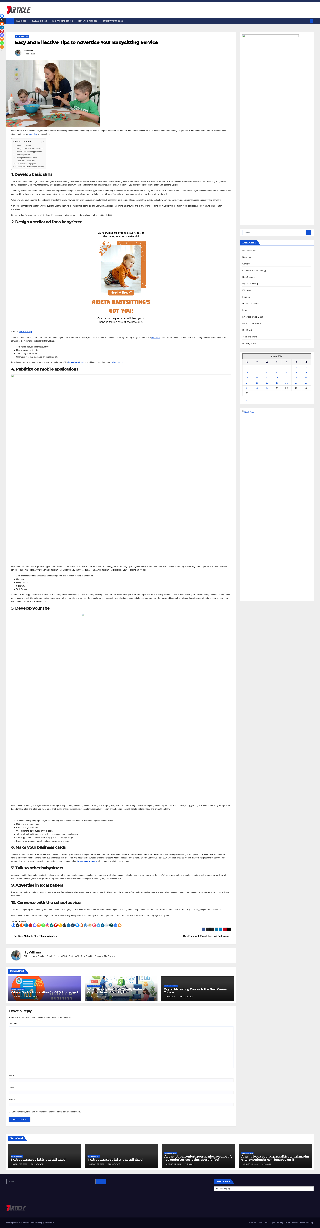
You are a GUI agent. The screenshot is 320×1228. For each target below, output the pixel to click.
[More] (120, 925)
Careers (246, 264)
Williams (30, 51)
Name (12, 1075)
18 (257, 383)
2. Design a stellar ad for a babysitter (29, 148)
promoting (32, 134)
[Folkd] (68, 925)
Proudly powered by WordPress (18, 1223)
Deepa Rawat (37, 1164)
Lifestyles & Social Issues (254, 317)
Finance (246, 297)
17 (247, 383)
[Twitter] (98, 925)
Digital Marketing (62, 21)
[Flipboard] (56, 925)
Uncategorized (249, 343)
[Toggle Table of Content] (41, 142)
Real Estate (247, 330)
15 (296, 378)
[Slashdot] (111, 925)
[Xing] (52, 925)
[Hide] (1, 51)
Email (12, 1087)
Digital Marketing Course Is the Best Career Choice (195, 990)
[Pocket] (94, 925)
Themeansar (49, 1223)
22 (296, 383)
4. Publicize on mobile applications (28, 152)
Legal (245, 310)
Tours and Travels (250, 337)
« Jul (244, 401)
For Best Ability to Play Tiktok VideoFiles (35, 936)
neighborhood (117, 362)
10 (247, 378)
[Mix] (39, 925)
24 (247, 388)
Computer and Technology (254, 270)
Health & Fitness (87, 21)
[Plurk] (81, 925)
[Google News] (115, 925)
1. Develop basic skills (23, 145)
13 (277, 378)
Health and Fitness (251, 304)
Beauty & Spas (249, 250)
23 (306, 383)
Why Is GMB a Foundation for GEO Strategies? (44, 992)
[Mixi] (90, 925)
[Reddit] (22, 925)
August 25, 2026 (20, 1164)
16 (306, 378)
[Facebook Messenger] (77, 925)
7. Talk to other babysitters (24, 161)
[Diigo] (86, 925)
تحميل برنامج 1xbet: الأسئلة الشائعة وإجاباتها (38, 1159)
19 (267, 383)
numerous (155, 337)
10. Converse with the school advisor (29, 167)
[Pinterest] (30, 925)
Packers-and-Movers (251, 323)
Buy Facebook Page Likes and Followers (206, 936)
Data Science (39, 21)
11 (257, 378)
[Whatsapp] (43, 925)
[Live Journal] (107, 925)
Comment (14, 1023)
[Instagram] (47, 925)
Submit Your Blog (113, 21)
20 (277, 383)
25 (257, 388)
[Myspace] (64, 925)
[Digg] (102, 925)
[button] (307, 21)
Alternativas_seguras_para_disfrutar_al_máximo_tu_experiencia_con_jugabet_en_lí (275, 1158)
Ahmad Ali (189, 1164)
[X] (18, 925)
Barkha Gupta (32, 997)
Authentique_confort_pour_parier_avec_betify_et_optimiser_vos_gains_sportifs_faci (198, 1158)
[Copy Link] (60, 925)
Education (247, 290)
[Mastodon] (34, 925)
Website (12, 1100)
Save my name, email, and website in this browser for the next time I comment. (46, 1112)
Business (21, 21)
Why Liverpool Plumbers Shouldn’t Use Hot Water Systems (50, 956)
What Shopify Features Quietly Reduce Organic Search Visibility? (115, 990)
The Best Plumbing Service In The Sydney (96, 956)
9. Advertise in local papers (25, 164)
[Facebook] (13, 925)
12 (267, 378)
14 (286, 378)
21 (286, 383)
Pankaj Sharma (186, 997)
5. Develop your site (22, 155)
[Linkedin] (26, 925)
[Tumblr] (73, 925)
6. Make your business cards (25, 158)
